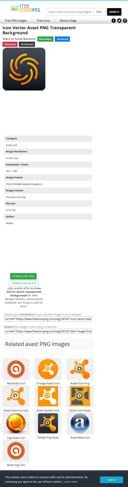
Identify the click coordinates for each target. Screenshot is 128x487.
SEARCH (114, 12)
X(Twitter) (27, 44)
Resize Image (68, 20)
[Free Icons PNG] (25, 8)
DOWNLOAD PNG (23, 276)
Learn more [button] (70, 481)
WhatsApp (45, 39)
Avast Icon (11, 145)
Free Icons (43, 20)
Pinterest (10, 44)
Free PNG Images (16, 20)
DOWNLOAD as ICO (24, 283)
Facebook (62, 39)
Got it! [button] (111, 479)
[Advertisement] (24, 113)
